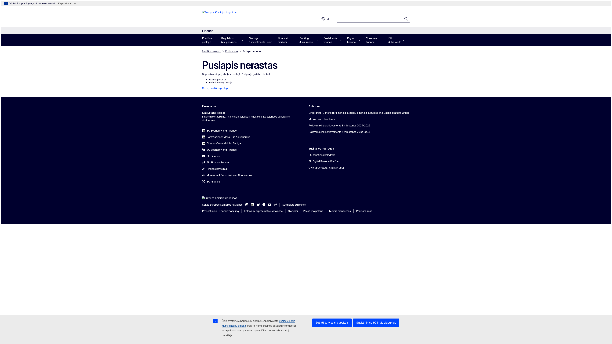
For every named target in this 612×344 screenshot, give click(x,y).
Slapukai (293, 211)
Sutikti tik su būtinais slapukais (376, 322)
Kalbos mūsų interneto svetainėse (263, 211)
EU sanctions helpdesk (322, 155)
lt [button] (328, 18)
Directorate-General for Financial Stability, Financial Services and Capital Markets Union (359, 112)
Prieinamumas (364, 211)
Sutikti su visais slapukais (332, 322)
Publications (231, 51)
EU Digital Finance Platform (324, 161)
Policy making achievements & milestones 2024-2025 (339, 125)
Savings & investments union (260, 40)
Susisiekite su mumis (294, 204)
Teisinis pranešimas (340, 211)
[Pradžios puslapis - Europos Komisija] (219, 17)
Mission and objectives (322, 119)
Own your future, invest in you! (326, 167)
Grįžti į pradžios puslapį (215, 88)
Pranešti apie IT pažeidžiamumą (220, 211)
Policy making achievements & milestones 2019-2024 (339, 131)
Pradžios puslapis (207, 40)
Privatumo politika (313, 211)
